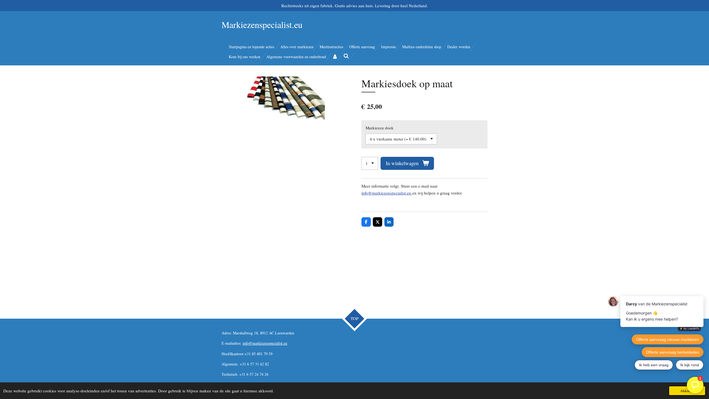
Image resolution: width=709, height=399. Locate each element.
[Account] (335, 56)
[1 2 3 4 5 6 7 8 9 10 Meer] (369, 163)
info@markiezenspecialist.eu (386, 193)
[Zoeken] (346, 56)
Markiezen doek (380, 128)
